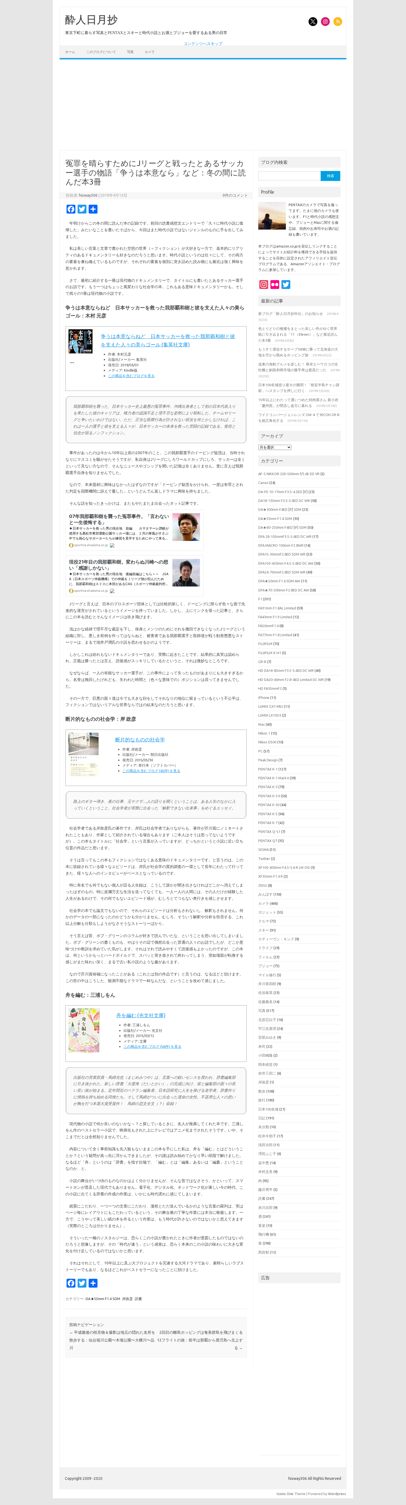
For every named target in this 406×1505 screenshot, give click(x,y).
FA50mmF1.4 (268, 626)
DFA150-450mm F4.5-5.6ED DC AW (285, 563)
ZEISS (262, 885)
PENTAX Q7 (267, 841)
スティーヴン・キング (276, 939)
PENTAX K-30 (269, 805)
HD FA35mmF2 (270, 688)
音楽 (261, 1225)
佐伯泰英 (265, 992)
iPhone (263, 697)
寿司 (261, 1046)
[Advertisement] (203, 104)
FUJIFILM (265, 644)
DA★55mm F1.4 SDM (103, 1299)
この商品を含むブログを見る (131, 376)
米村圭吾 (265, 1172)
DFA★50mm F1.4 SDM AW (279, 581)
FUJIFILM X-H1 (269, 653)
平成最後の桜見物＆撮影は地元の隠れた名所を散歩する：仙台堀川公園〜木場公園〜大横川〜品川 (112, 1340)
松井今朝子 (267, 1136)
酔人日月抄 (91, 19)
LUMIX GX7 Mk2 (270, 706)
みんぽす (265, 894)
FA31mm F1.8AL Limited (277, 608)
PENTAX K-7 (268, 823)
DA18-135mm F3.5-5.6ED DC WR (284, 500)
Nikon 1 (264, 733)
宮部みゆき (267, 1037)
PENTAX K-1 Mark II (273, 778)
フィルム (265, 957)
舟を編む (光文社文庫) (140, 1015)
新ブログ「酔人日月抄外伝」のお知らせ (290, 313)
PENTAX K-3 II (269, 796)
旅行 (261, 1100)
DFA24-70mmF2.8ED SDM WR (281, 572)
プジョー (265, 966)
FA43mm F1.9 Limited (275, 617)
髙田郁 (263, 1252)
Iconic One (285, 1494)
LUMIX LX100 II (269, 715)
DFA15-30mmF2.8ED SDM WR (281, 554)
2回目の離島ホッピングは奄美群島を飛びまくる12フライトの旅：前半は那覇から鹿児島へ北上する (200, 1340)
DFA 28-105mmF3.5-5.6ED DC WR (285, 536)
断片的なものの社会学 (140, 739)
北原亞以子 (267, 1020)
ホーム (70, 52)
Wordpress (337, 1494)
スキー (263, 930)
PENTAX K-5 (268, 814)
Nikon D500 (267, 742)
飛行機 (263, 1234)
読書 (138, 1299)
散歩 (261, 1091)
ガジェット (267, 912)
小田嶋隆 (265, 1055)
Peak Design (268, 760)
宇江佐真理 (267, 1028)
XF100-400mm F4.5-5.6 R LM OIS (284, 867)
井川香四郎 (267, 984)
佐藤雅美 (265, 1002)
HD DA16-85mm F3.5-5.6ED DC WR (286, 670)
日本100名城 (268, 1109)
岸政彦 (127, 1299)
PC (260, 751)
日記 (261, 1118)
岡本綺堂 (265, 1064)
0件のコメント (235, 195)
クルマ (263, 921)
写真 (130, 52)
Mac (261, 724)
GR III (262, 662)
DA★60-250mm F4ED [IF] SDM (282, 527)
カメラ (150, 52)
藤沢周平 (265, 1189)
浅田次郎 (265, 1145)
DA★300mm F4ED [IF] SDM (279, 509)
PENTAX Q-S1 (269, 831)
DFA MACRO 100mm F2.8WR (281, 545)
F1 (260, 599)
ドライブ (265, 948)
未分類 (263, 1127)
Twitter (264, 859)
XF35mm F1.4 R (270, 876)
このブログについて (101, 52)
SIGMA (263, 849)
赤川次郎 (265, 1207)
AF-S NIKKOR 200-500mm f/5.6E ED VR (289, 474)
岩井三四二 (267, 1073)
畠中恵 (263, 1163)
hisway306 (88, 195)
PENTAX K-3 (268, 787)
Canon (263, 483)
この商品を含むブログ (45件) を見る (151, 771)
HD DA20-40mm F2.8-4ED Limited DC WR (291, 680)
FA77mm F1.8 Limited (275, 635)
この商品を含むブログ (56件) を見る (152, 1046)
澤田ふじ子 (267, 1154)
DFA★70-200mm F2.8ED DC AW (283, 590)
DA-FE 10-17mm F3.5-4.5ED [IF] (283, 492)
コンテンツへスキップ (203, 43)
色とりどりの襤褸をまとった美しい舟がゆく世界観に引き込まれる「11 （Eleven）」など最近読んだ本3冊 (298, 334)
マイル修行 (267, 975)
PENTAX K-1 (268, 769)
